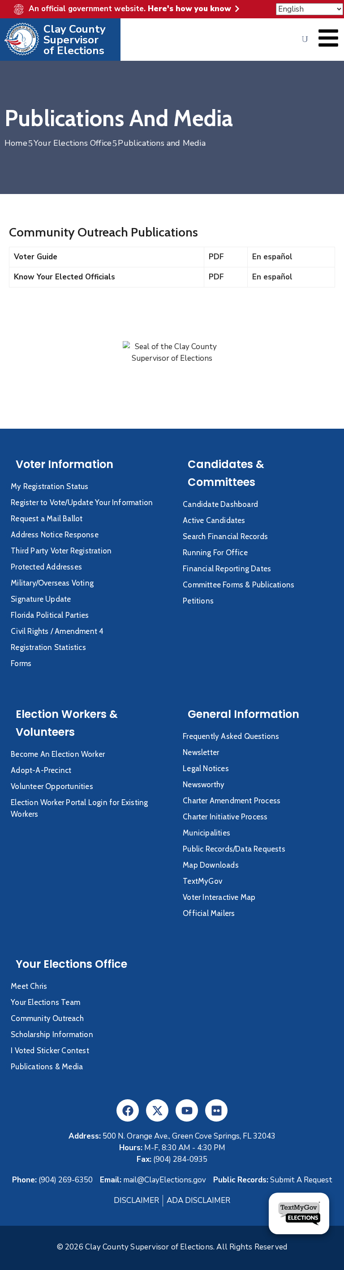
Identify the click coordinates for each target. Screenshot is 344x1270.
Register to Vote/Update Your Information (82, 502)
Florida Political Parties (50, 615)
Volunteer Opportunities (52, 786)
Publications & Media (47, 1066)
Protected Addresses (46, 566)
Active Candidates (214, 520)
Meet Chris (29, 986)
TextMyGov (202, 881)
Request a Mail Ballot (46, 518)
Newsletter (201, 752)
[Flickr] (216, 1110)
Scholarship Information (52, 1034)
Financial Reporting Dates (227, 568)
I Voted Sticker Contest (50, 1050)
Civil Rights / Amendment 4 (57, 631)
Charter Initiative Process (225, 816)
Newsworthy (203, 784)
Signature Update (41, 599)
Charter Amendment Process (231, 800)
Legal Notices (206, 768)
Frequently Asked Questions (231, 736)
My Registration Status (49, 486)
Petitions (198, 600)
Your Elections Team (45, 1002)
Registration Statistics (48, 647)
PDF (216, 257)
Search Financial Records (225, 536)
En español (272, 257)
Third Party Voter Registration (61, 550)
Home (15, 143)
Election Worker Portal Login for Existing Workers (79, 808)
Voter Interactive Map (219, 897)
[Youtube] (187, 1110)
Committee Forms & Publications (238, 584)
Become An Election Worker (58, 754)
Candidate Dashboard (220, 504)
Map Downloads (211, 865)
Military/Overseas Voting (52, 582)
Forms (21, 663)
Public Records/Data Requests (234, 848)
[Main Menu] (328, 38)
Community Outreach (47, 1018)
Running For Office (215, 552)
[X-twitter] (157, 1110)
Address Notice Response (55, 534)
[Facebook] (127, 1110)
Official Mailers (209, 913)
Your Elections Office (73, 143)
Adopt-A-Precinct (41, 770)
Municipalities (206, 832)
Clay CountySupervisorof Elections (74, 40)
